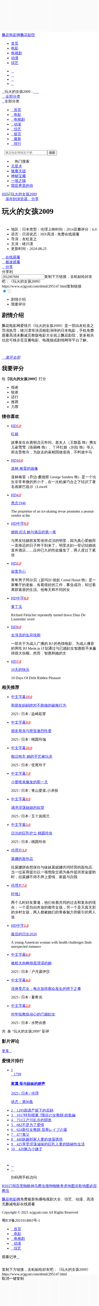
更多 (7, 1051)
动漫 (14, 58)
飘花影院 (27, 35)
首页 (14, 43)
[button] (18, 299)
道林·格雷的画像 (24, 468)
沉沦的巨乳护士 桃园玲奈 (31, 833)
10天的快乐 (20, 670)
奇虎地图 (67, 1186)
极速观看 (11, 262)
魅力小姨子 (26, 1149)
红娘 (14, 434)
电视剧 (16, 53)
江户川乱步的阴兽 (31, 1120)
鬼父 (20, 1134)
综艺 (14, 63)
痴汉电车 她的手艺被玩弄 (31, 756)
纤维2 (15, 894)
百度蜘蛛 (23, 1186)
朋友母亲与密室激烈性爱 (31, 731)
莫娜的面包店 (22, 859)
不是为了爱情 (27, 1125)
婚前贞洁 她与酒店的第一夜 (33, 532)
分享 (33, 199)
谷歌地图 (82, 1186)
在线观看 (11, 257)
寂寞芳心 (18, 571)
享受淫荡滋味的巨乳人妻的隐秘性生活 (48, 1144)
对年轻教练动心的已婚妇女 (33, 1014)
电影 (14, 48)
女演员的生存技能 (26, 635)
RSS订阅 (9, 1186)
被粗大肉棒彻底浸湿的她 (31, 963)
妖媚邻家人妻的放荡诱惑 (37, 1139)
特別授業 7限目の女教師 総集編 (43, 1115)
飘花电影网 (11, 35)
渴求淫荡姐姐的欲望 (27, 808)
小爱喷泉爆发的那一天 (29, 782)
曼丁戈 (16, 607)
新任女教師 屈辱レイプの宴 (39, 1130)
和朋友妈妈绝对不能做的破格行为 (38, 705)
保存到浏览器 (17, 199)
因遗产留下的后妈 (32, 1110)
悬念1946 (18, 503)
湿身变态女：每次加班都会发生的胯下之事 (46, 989)
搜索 (52, 152)
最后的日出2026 (24, 934)
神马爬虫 (38, 1186)
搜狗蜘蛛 (52, 1186)
